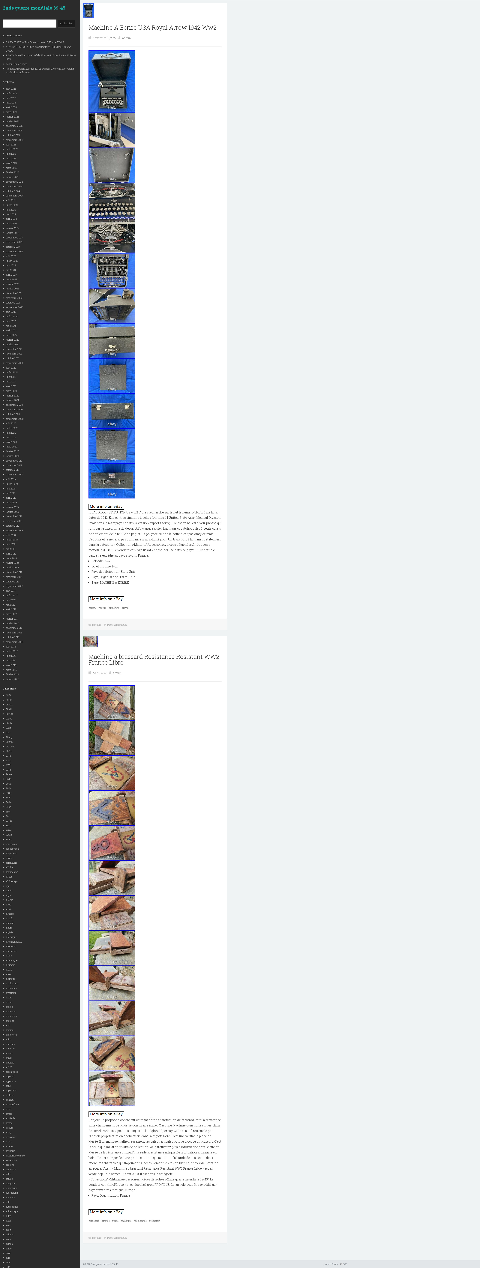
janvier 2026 (13, 121)
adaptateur (11, 853)
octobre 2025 (13, 135)
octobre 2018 (12, 525)
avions (9, 1244)
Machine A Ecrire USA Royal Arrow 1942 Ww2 (152, 27)
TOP (345, 1264)
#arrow (92, 607)
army (8, 1132)
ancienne (11, 1011)
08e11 (9, 709)
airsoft (9, 918)
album (9, 927)
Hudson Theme (331, 1264)
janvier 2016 (12, 679)
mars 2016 (11, 669)
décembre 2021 (14, 349)
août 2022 (11, 311)
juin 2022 (11, 321)
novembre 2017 (14, 577)
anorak (9, 1053)
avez (8, 1229)
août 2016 (11, 646)
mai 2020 (11, 437)
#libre (115, 1220)
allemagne (11, 937)
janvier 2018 (12, 567)
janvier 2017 (12, 623)
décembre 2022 (14, 293)
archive (10, 1095)
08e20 (9, 714)
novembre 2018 (14, 521)
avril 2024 (11, 218)
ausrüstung (12, 1192)
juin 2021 (11, 376)
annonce (10, 1048)
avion (8, 1239)
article (9, 1146)
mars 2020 (11, 446)
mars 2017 (11, 614)
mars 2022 (11, 335)
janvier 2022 (12, 344)
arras (8, 1141)
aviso (8, 1248)
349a (8, 802)
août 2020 (11, 423)
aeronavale (11, 862)
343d (8, 797)
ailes (8, 904)
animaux (10, 1044)
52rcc (9, 834)
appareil (10, 1076)
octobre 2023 (13, 246)
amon (8, 997)
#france (106, 1220)
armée (9, 1113)
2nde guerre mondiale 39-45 (34, 8)
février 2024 (12, 228)
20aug (9, 737)
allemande (11, 951)
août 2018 (11, 535)
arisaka (10, 1099)
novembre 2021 (14, 353)
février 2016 (12, 674)
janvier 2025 (12, 177)
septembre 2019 (14, 474)
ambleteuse (12, 983)
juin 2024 (11, 209)
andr (8, 1025)
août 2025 (11, 144)
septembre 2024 (15, 195)
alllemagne (12, 960)
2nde (8, 779)
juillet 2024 (12, 205)
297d (8, 765)
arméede (10, 1118)
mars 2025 (11, 167)
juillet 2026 (12, 93)
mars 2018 (11, 558)
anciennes (11, 1016)
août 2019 (11, 479)
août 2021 (11, 367)
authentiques (13, 1211)
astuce (9, 1178)
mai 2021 (10, 381)
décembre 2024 (14, 181)
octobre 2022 (13, 302)
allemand (11, 946)
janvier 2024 (13, 233)
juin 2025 (11, 153)
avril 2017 (11, 609)
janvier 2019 (12, 511)
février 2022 (12, 339)
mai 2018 (10, 549)
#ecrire (102, 607)
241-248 (10, 746)
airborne (10, 913)
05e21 (9, 704)
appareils (11, 1081)
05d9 (8, 695)
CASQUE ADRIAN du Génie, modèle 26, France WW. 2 (35, 42)
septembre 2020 (15, 418)
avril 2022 (11, 330)
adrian (9, 858)
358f (8, 811)
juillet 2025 (12, 149)
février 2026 (12, 116)
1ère (8, 732)
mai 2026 (11, 102)
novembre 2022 (14, 298)
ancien (9, 1006)
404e (9, 830)
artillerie (10, 1151)
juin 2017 (11, 600)
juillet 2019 (12, 484)
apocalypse (12, 1071)
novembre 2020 (14, 409)
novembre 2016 (14, 632)
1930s (9, 718)
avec (8, 1225)
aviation (10, 1234)
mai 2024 (11, 214)
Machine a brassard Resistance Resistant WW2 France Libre (154, 659)
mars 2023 (11, 279)
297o (8, 769)
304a (8, 788)
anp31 (9, 1058)
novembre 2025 (14, 130)
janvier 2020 (13, 456)
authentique (12, 1206)
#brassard (93, 1220)
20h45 (9, 741)
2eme (9, 774)
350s (8, 807)
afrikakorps (12, 881)
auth (8, 1202)
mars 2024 (11, 223)
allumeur (10, 965)
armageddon (12, 1104)
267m (9, 751)
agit (8, 886)
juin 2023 (11, 265)
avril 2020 (11, 442)
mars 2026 (11, 112)
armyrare (11, 1137)
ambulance (11, 988)
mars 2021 (11, 391)
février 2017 (12, 618)
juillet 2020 (12, 428)
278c (8, 760)
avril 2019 (11, 497)
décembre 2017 (14, 572)
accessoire (12, 844)
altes (8, 974)
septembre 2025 (14, 140)
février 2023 (12, 284)
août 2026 (11, 88)
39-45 (9, 820)
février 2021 (12, 395)
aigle (8, 895)
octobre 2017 (12, 581)
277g (8, 755)
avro (8, 1257)
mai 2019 (10, 493)
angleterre (11, 1034)
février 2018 (12, 562)
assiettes (11, 1169)
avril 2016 (11, 665)
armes (9, 1123)
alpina (9, 969)
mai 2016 (11, 660)
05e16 (9, 700)
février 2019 (12, 507)
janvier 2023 (12, 288)
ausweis (10, 1197)
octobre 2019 (12, 469)
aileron (9, 900)
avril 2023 (11, 274)
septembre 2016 (14, 642)
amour (9, 1002)
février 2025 (12, 172)
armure (10, 1127)
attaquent (11, 1183)
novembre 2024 (14, 186)
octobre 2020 (13, 414)
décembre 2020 (14, 404)
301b (8, 783)
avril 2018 (11, 553)
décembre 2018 (14, 516)
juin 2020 (11, 432)
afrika (9, 876)
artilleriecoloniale (15, 1155)
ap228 (9, 1067)
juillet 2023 (12, 260)
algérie (9, 932)
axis (8, 1262)
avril (8, 1253)
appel (9, 1085)
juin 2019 (11, 488)
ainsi (8, 909)
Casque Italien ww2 (16, 64)
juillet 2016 (12, 651)
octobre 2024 (13, 191)
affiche (9, 867)
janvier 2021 (12, 400)
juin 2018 (11, 544)
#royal (125, 607)
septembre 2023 (14, 251)
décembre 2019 (14, 460)
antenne (10, 1062)
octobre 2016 (13, 637)
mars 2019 (11, 502)
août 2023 (11, 256)
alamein (10, 923)
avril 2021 (11, 386)
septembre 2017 (14, 586)
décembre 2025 (14, 125)
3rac (8, 825)
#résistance (140, 1220)
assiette (10, 1164)
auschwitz (11, 1188)
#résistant (154, 1220)
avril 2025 (11, 163)
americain (11, 992)
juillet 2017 (12, 595)
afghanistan (12, 872)
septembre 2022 (14, 307)
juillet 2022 (12, 316)
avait (8, 1220)
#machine (114, 607)
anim (8, 1039)
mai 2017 (10, 604)
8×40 (8, 839)
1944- (9, 723)
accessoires (12, 848)
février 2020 (12, 451)
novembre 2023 (14, 242)
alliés (9, 955)
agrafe (9, 890)
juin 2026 (11, 98)
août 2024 (11, 200)
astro (8, 1174)
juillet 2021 (12, 372)
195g (8, 727)
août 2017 (11, 590)
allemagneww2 (14, 941)
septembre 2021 (14, 363)
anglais (10, 1030)
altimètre (11, 978)
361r (8, 816)
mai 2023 (11, 270)
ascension (11, 1160)
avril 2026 (11, 107)
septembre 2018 (14, 530)
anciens (10, 1020)
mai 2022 (11, 325)
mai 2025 (11, 158)
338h (8, 793)
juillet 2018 (12, 539)
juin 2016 (11, 655)
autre (8, 1216)
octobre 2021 (12, 358)
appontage (11, 1090)
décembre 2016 (14, 628)
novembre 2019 (14, 465)
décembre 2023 (14, 237)
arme (8, 1109)
